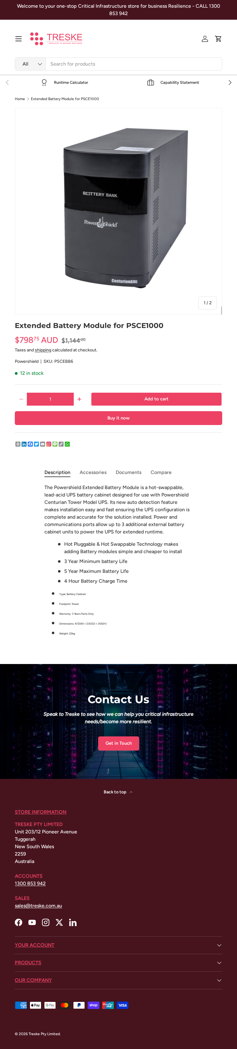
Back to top (115, 792)
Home (20, 99)
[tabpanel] (118, 560)
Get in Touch (119, 743)
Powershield (27, 361)
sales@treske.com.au (38, 906)
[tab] (57, 472)
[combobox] (118, 64)
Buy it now (118, 418)
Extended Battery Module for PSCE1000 (65, 99)
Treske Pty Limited (44, 1034)
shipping (43, 350)
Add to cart (156, 399)
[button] (218, 39)
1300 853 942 (30, 883)
